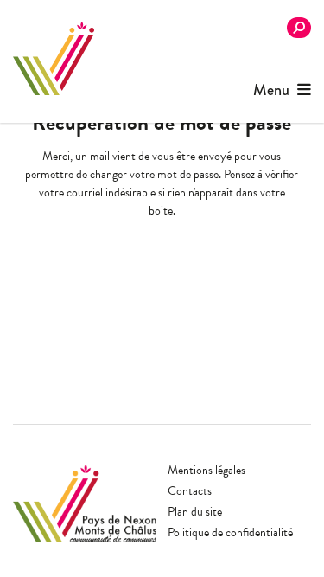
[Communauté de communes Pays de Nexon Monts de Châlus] (53, 58)
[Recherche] (299, 27)
